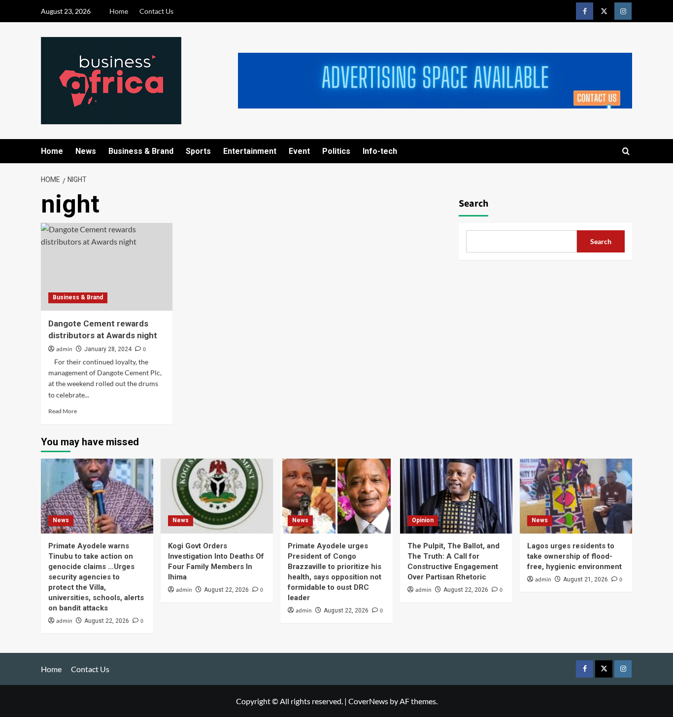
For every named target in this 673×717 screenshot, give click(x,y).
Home (118, 11)
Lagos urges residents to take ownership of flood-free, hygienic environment (574, 556)
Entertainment (249, 151)
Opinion (423, 520)
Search (473, 204)
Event (299, 151)
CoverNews (368, 701)
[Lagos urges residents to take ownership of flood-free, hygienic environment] (576, 496)
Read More (62, 411)
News (85, 151)
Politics (336, 151)
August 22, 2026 (106, 620)
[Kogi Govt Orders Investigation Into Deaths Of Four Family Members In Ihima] (217, 496)
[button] (626, 151)
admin (64, 349)
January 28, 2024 (108, 349)
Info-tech (380, 151)
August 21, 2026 (585, 579)
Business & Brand (140, 151)
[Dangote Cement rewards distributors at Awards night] (106, 267)
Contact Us (156, 11)
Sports (198, 151)
